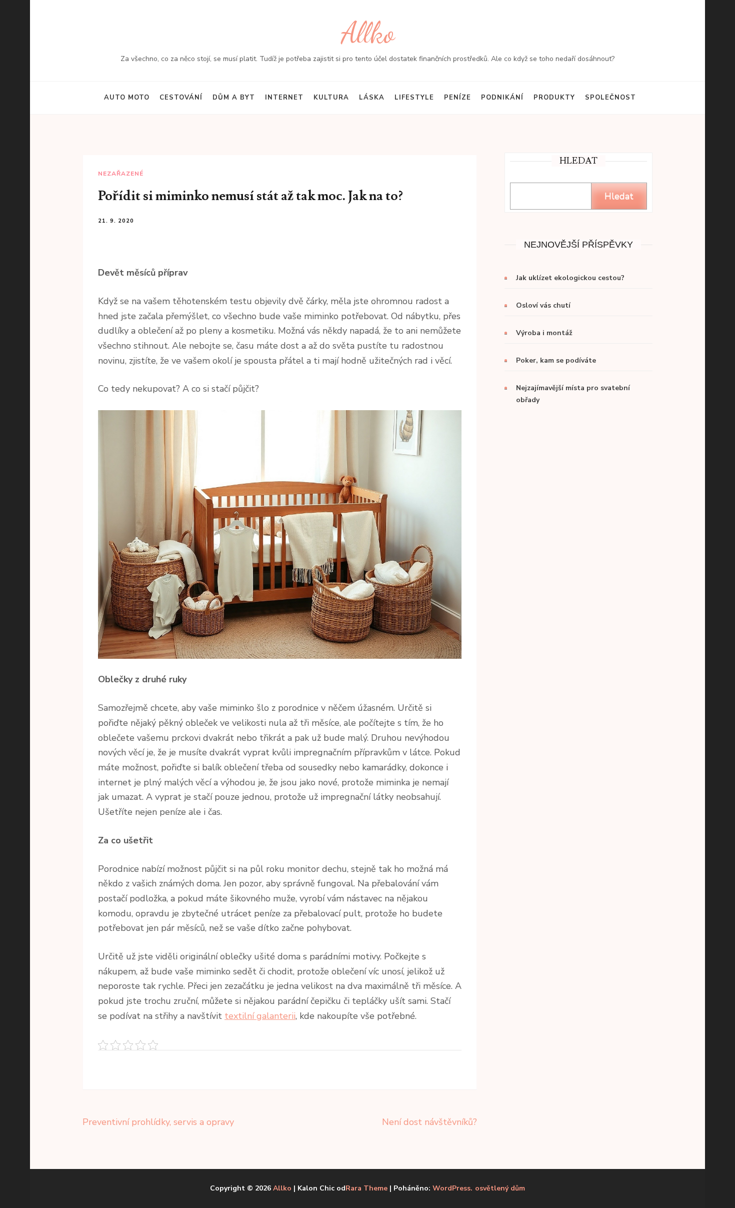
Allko (367, 33)
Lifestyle (414, 97)
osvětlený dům (500, 1188)
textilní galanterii (260, 1016)
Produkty (554, 97)
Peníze (457, 97)
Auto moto (127, 97)
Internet (284, 97)
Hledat (619, 196)
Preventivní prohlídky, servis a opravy (158, 1122)
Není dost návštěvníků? (429, 1122)
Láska (371, 97)
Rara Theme (367, 1188)
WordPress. (452, 1188)
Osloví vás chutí (543, 305)
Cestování (181, 97)
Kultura (331, 97)
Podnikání (502, 97)
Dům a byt (233, 97)
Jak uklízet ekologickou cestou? (570, 278)
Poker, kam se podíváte (556, 360)
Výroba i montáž (544, 333)
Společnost (610, 97)
